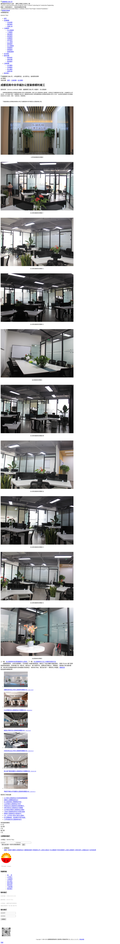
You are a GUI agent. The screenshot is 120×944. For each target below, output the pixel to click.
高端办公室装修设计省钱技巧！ (13, 813)
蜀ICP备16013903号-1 (73, 939)
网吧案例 (9, 49)
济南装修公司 (36, 850)
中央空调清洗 (61, 850)
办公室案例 (10, 30)
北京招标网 (92, 850)
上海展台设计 (85, 850)
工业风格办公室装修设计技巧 (12, 804)
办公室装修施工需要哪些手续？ (13, 802)
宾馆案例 (9, 47)
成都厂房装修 (8, 850)
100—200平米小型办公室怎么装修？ (14, 815)
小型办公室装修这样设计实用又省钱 (14, 811)
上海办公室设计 (45, 850)
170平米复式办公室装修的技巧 (13, 819)
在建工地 (9, 26)
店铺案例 (9, 38)
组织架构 (9, 24)
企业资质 (9, 22)
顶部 (2, 942)
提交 (24, 844)
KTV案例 (10, 42)
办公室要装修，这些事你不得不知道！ (15, 817)
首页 (5, 18)
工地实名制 (77, 850)
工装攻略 (6, 63)
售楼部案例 (10, 51)
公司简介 (9, 877)
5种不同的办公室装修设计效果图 (13, 807)
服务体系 (9, 57)
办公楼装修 (53, 850)
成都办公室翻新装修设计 (11, 800)
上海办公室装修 (69, 850)
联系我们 (6, 73)
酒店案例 (9, 34)
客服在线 (62, 667)
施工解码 (9, 69)
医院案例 (9, 44)
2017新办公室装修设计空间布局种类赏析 (15, 798)
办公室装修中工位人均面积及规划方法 (45, 661)
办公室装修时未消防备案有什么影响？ (17, 661)
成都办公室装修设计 (18, 850)
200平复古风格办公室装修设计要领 (14, 809)
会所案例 (9, 40)
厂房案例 (9, 32)
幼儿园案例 (10, 46)
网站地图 (82, 939)
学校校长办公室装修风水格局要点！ (14, 805)
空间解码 (9, 67)
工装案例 (6, 28)
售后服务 (9, 61)
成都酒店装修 (28, 850)
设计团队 (6, 53)
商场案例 (9, 36)
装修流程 (9, 59)
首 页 (9, 875)
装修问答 (9, 71)
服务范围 (6, 55)
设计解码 (9, 65)
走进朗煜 (6, 20)
